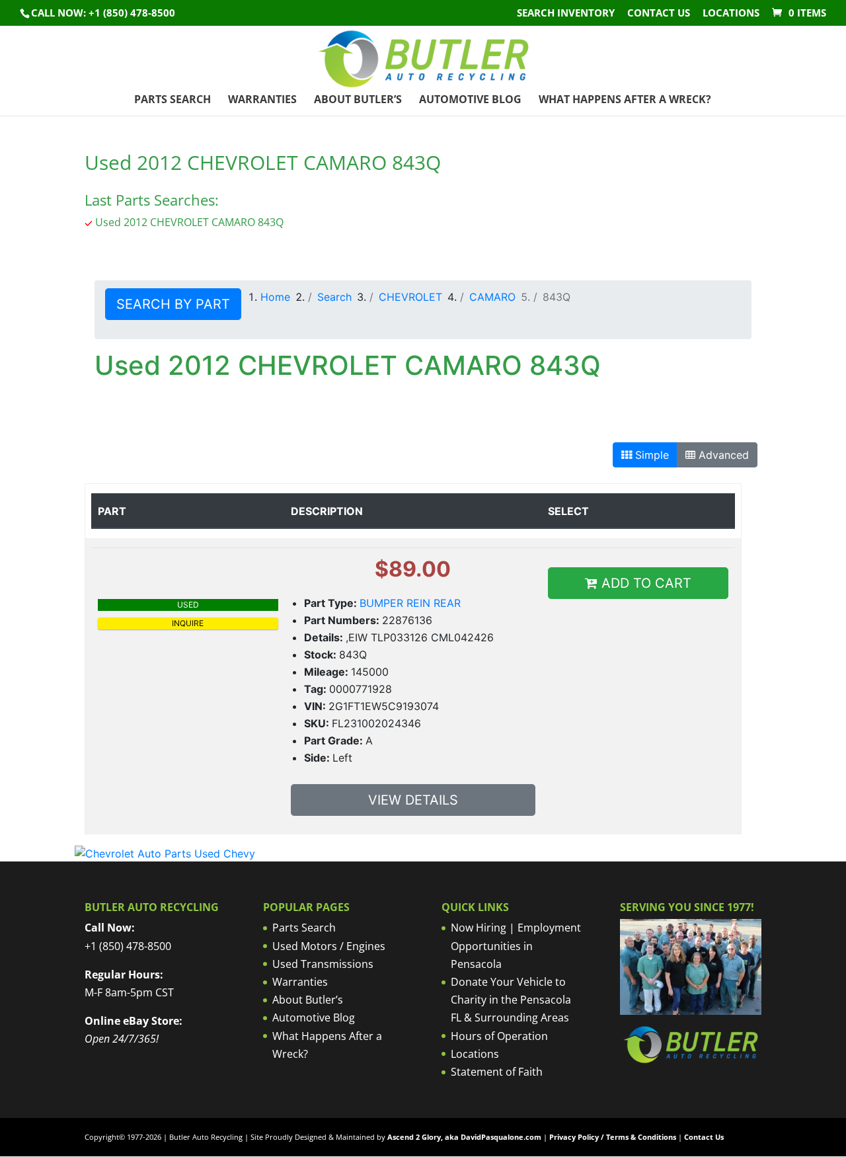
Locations (731, 13)
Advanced (722, 454)
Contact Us (658, 13)
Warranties (262, 100)
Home (275, 296)
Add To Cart (644, 583)
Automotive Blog (470, 100)
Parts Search (172, 100)
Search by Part (173, 304)
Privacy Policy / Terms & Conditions (612, 1137)
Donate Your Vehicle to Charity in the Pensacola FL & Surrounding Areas (511, 1000)
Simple (650, 454)
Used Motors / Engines (328, 946)
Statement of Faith (497, 1071)
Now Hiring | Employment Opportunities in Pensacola (516, 945)
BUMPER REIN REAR (410, 603)
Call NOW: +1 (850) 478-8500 (103, 12)
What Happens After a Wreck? (625, 100)
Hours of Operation (499, 1036)
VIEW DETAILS (413, 800)
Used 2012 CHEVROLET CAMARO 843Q (189, 222)
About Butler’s (358, 100)
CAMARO (492, 296)
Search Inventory (566, 13)
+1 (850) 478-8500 (128, 946)
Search (334, 296)
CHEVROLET (410, 296)
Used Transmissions (322, 964)
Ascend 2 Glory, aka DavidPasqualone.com (464, 1137)
